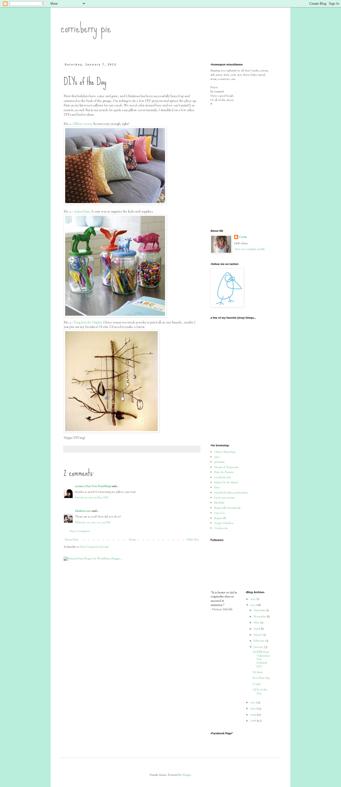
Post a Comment (80, 531)
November (260, 616)
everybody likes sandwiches (231, 493)
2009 (253, 715)
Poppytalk (220, 518)
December (260, 610)
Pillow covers (82, 124)
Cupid (257, 684)
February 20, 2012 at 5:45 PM (92, 522)
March (258, 635)
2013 (253, 599)
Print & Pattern (224, 472)
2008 (253, 721)
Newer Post (71, 539)
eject (217, 457)
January (259, 647)
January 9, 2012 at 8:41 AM (91, 497)
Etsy (216, 487)
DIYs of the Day (260, 692)
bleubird (219, 503)
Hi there (258, 672)
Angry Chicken (224, 523)
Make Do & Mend (226, 482)
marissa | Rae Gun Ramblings (93, 486)
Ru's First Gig (261, 678)
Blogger (186, 775)
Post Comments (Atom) (94, 547)
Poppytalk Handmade (227, 508)
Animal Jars (81, 211)
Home (132, 539)
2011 (253, 702)
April (257, 629)
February (259, 641)
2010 (253, 708)
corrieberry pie (86, 27)
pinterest (219, 462)
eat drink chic (222, 477)
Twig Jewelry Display (88, 322)
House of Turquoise (226, 467)
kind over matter (224, 498)
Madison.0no (83, 511)
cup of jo (219, 513)
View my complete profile (249, 249)
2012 (253, 605)
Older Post (192, 539)
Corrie (243, 237)
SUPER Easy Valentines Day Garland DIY (261, 659)
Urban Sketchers (224, 452)
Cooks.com (221, 528)
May (257, 622)
